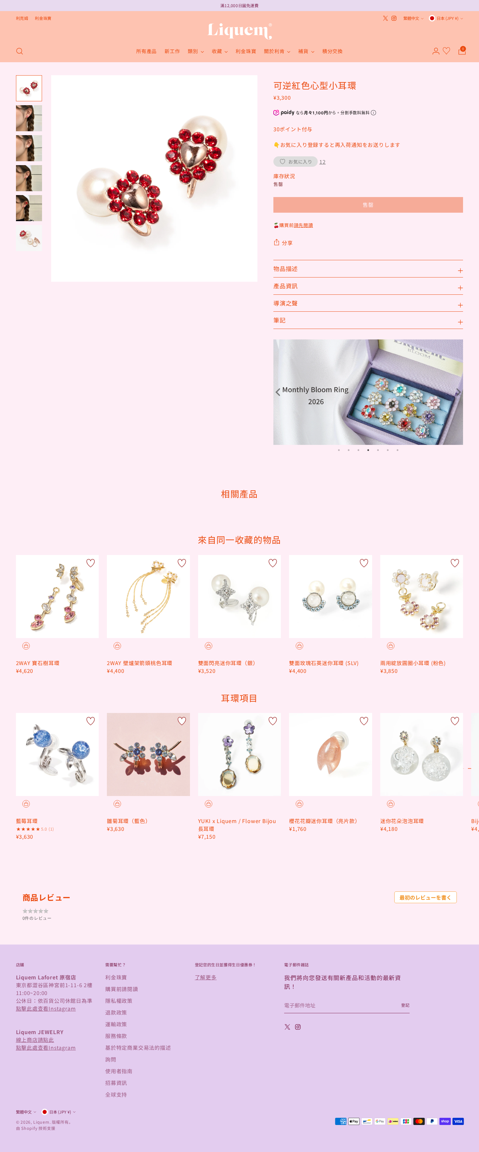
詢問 (110, 1059)
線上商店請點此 (35, 1040)
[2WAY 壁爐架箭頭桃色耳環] (148, 596)
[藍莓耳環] (57, 754)
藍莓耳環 (27, 821)
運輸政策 (116, 1024)
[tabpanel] (368, 392)
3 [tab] (358, 450)
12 (322, 161)
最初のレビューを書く (425, 897)
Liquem (41, 1122)
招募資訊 (116, 1083)
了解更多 (206, 977)
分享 (287, 243)
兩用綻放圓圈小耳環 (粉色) (413, 663)
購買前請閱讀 (121, 989)
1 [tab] (339, 450)
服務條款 (116, 1036)
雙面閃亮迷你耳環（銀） (228, 663)
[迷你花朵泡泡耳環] (421, 754)
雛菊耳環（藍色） (129, 821)
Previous (280, 392)
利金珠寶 (116, 977)
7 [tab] (397, 450)
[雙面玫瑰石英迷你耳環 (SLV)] (330, 596)
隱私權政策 (119, 1000)
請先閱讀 (303, 225)
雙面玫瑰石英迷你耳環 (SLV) (324, 663)
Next (456, 392)
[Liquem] (239, 31)
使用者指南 (119, 1071)
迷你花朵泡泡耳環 (402, 821)
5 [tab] (378, 450)
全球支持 (116, 1094)
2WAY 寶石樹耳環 (38, 663)
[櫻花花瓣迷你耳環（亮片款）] (330, 754)
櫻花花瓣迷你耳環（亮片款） (324, 821)
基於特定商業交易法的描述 (138, 1047)
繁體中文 (411, 18)
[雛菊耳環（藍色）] (148, 754)
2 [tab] (348, 450)
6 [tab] (388, 450)
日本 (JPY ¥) (447, 18)
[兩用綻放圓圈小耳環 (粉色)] (421, 596)
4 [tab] (368, 450)
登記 (405, 1005)
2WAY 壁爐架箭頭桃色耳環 (139, 663)
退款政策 (116, 1012)
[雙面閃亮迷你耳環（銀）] (239, 596)
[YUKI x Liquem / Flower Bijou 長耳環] (239, 754)
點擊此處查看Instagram (46, 1008)
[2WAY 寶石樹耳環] (57, 596)
